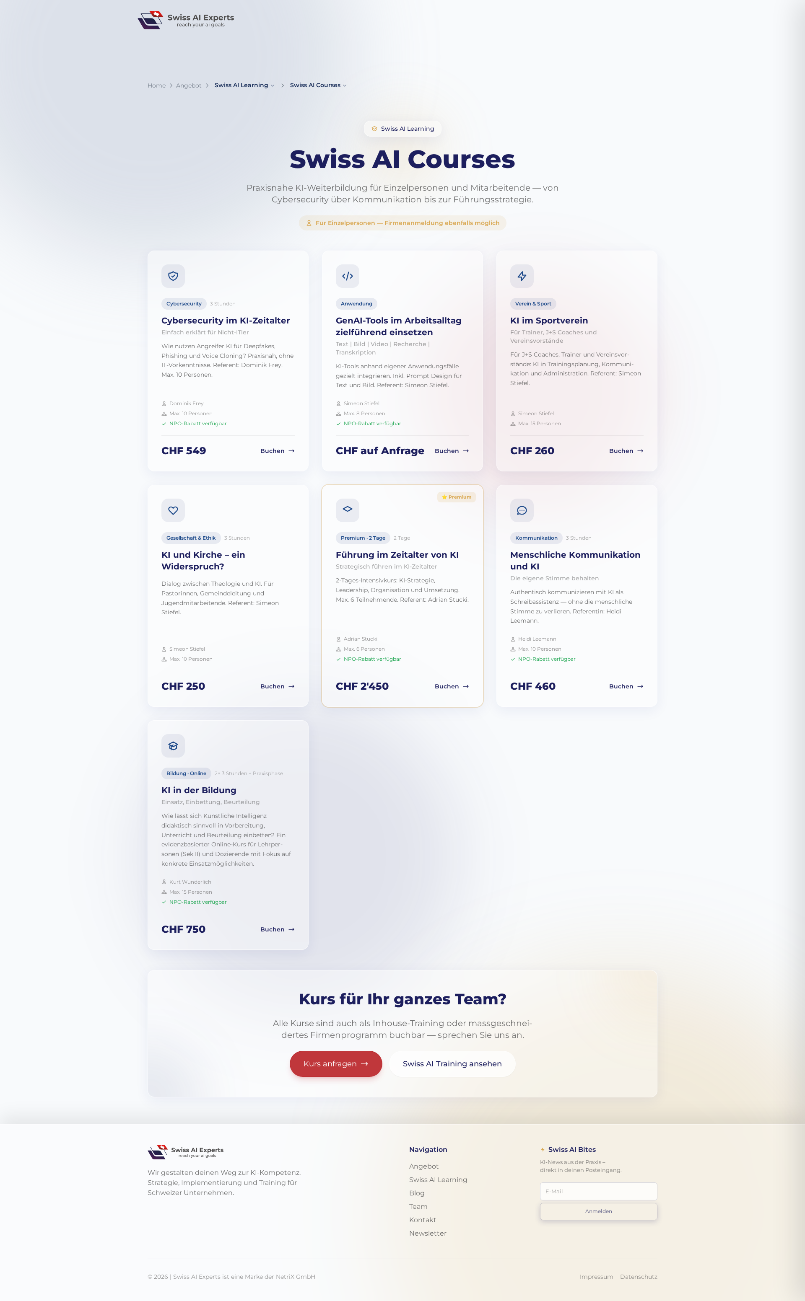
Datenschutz (638, 1276)
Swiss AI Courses (315, 85)
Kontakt (422, 1220)
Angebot (189, 85)
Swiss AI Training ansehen (452, 1063)
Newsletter (428, 1233)
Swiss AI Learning (241, 85)
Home (157, 85)
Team (418, 1206)
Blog (417, 1193)
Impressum (596, 1276)
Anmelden (599, 1211)
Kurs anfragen (330, 1063)
